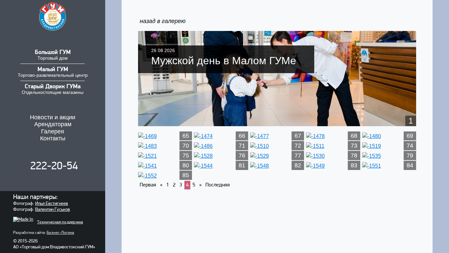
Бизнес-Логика (60, 233)
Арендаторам (52, 124)
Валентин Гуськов (52, 209)
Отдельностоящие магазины (52, 89)
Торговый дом (53, 55)
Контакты (52, 138)
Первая (148, 185)
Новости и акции (52, 117)
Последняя (217, 185)
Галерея (52, 131)
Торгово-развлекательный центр (53, 72)
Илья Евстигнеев (51, 203)
